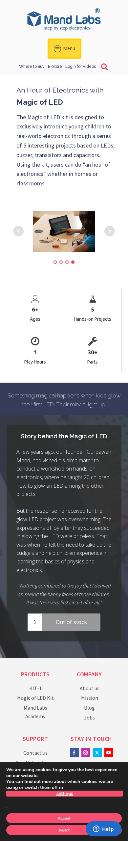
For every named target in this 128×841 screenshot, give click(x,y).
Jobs (89, 717)
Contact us (35, 752)
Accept (64, 818)
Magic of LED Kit (35, 697)
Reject (64, 830)
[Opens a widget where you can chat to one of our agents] (103, 829)
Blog (89, 707)
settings (64, 794)
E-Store (55, 66)
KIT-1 (35, 688)
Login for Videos (80, 66)
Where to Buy (32, 66)
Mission (89, 697)
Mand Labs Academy (35, 711)
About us (89, 688)
